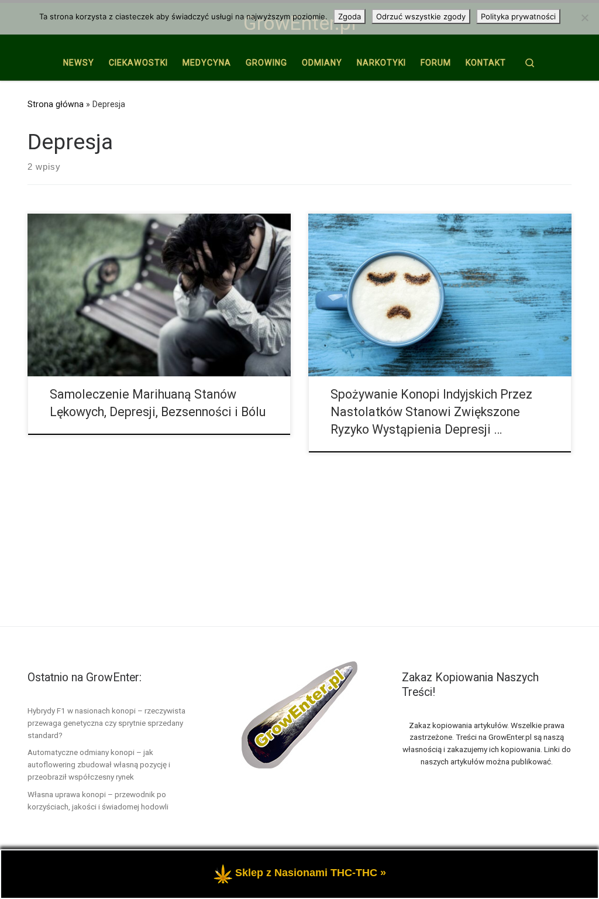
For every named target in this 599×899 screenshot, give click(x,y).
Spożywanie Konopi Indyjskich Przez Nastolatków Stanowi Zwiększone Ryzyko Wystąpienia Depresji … (431, 412)
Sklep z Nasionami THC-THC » (310, 873)
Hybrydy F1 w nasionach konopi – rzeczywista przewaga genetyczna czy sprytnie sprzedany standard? (106, 723)
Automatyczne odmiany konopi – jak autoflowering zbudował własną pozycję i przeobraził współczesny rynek (98, 764)
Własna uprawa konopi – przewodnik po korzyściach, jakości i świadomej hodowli (97, 800)
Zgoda (349, 16)
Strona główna (55, 104)
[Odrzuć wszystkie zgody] (584, 17)
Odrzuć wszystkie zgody (421, 16)
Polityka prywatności (518, 16)
